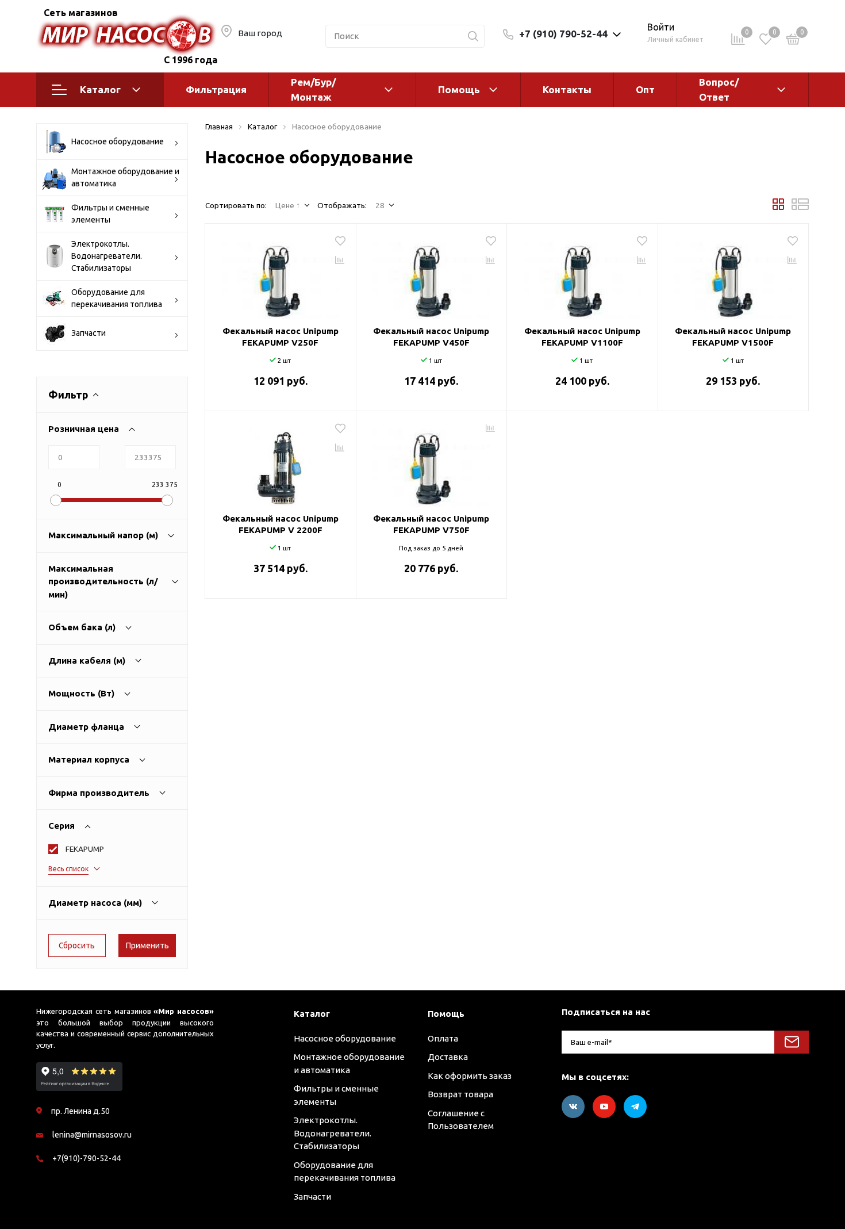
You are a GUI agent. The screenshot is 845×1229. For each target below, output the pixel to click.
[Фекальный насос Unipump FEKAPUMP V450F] (432, 276)
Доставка (448, 1057)
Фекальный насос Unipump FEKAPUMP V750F (431, 524)
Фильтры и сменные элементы (110, 213)
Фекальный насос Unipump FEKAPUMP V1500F (733, 336)
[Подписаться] (791, 1042)
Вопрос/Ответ (719, 89)
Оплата (443, 1038)
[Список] (800, 207)
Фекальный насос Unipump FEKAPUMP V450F (431, 336)
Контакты (567, 89)
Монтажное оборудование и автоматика (125, 177)
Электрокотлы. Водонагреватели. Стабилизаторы (106, 256)
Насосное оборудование (117, 141)
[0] (793, 41)
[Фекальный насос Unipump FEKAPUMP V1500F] (733, 276)
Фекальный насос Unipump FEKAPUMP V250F (280, 336)
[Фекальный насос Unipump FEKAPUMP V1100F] (582, 276)
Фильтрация (216, 89)
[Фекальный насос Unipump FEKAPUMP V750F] (432, 463)
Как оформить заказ (470, 1076)
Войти (660, 27)
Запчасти (88, 333)
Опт (645, 89)
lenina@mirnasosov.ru (92, 1134)
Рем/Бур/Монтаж (313, 89)
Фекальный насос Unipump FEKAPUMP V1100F (582, 336)
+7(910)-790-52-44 (86, 1158)
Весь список (68, 868)
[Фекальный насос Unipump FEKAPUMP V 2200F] (280, 463)
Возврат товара (460, 1094)
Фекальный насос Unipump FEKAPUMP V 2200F (280, 524)
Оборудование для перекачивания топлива (116, 298)
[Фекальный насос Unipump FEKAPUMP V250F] (280, 276)
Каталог (100, 89)
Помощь (459, 89)
